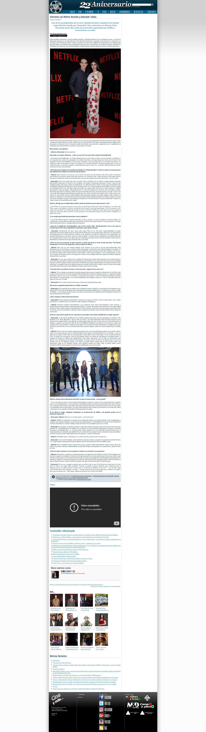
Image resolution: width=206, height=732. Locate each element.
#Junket (116, 476)
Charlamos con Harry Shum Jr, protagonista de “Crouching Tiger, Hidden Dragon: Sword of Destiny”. (85, 535)
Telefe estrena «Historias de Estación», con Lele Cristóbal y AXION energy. (77, 675)
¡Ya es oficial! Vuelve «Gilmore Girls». (64, 556)
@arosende (87, 476)
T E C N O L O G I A (151, 11)
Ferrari (55, 686)
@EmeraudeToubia (99, 476)
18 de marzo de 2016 (84, 479)
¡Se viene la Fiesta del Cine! (62, 663)
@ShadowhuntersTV (62, 478)
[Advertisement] (139, 28)
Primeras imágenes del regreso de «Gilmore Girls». (70, 561)
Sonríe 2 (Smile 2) (59, 669)
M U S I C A (112, 11)
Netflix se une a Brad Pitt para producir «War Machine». (71, 549)
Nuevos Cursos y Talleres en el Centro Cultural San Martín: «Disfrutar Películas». (79, 689)
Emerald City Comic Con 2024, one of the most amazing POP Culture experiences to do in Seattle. (85, 684)
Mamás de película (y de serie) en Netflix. (66, 554)
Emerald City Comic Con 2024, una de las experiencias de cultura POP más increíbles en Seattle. (84, 682)
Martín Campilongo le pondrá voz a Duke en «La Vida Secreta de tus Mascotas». (76, 584)
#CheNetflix (109, 476)
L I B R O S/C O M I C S (124, 11)
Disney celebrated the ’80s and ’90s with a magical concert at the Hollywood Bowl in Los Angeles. (85, 680)
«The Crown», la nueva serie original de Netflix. (69, 563)
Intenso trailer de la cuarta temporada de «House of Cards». (73, 558)
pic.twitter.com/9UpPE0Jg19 (79, 478)
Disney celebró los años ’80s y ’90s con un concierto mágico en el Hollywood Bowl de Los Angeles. (85, 677)
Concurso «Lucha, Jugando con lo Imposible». (106, 586)
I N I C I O (72, 11)
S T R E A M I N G (89, 11)
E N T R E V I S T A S (138, 11)
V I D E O (104, 11)
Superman (56, 660)
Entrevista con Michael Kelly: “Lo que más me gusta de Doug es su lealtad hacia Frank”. (81, 537)
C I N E (80, 11)
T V (98, 11)
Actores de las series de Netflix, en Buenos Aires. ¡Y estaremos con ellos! (77, 543)
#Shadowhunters (77, 476)
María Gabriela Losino (61, 568)
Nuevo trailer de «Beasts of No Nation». (65, 552)
